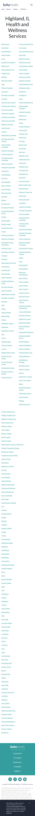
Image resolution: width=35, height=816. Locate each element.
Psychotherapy (23, 269)
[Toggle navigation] (31, 5)
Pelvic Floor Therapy (7, 725)
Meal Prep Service (24, 404)
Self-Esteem (5, 499)
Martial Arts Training (25, 377)
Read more (9, 813)
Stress (3, 576)
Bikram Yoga (23, 145)
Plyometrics (5, 463)
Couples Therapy (24, 293)
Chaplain (4, 510)
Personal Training (6, 80)
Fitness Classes (6, 459)
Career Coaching (24, 73)
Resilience (4, 700)
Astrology (4, 178)
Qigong (21, 373)
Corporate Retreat (7, 718)
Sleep (3, 587)
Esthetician (4, 689)
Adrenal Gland (5, 627)
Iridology (4, 525)
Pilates (21, 123)
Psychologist (5, 266)
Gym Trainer (23, 48)
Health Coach (5, 73)
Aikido (21, 384)
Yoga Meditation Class (26, 84)
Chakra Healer (5, 55)
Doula (3, 59)
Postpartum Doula (7, 228)
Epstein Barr (5, 630)
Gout (2, 648)
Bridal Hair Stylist (24, 59)
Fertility (3, 217)
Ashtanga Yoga (23, 167)
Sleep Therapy (23, 278)
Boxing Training (6, 441)
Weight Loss (22, 115)
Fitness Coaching (6, 345)
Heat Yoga (22, 177)
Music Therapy (23, 289)
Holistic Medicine (24, 126)
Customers (17, 753)
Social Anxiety (5, 274)
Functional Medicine (7, 207)
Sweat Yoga (22, 163)
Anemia (3, 670)
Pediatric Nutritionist (8, 484)
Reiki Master (5, 44)
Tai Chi (3, 338)
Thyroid (3, 605)
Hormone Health (6, 623)
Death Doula (5, 66)
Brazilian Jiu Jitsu (24, 366)
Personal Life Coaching (8, 102)
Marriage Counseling (7, 95)
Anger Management (7, 492)
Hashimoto (4, 601)
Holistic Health (6, 224)
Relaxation (4, 546)
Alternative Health (24, 323)
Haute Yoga (22, 196)
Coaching (4, 99)
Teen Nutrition (5, 656)
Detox (3, 652)
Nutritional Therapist (7, 252)
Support (17, 771)
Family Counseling (7, 164)
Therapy (4, 132)
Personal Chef (5, 204)
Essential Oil (22, 95)
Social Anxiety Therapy (26, 248)
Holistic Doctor (6, 667)
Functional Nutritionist (8, 488)
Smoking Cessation (25, 112)
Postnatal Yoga (23, 170)
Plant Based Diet (6, 663)
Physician (4, 259)
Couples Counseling (25, 207)
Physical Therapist (7, 88)
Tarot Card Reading (25, 312)
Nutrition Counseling (25, 229)
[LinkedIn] (25, 779)
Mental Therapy (24, 282)
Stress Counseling (6, 495)
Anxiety (3, 532)
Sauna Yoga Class (24, 199)
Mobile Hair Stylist (25, 62)
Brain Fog (4, 638)
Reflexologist (5, 316)
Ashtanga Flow (23, 174)
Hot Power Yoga (24, 181)
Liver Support (5, 561)
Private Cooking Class (8, 412)
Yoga (2, 84)
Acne (2, 590)
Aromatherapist (6, 51)
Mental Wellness (24, 342)
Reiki (2, 305)
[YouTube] (20, 779)
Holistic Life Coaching (8, 121)
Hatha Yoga (22, 137)
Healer (3, 309)
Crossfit (3, 349)
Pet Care (4, 470)
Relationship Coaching (8, 294)
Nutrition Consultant (7, 239)
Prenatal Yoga (23, 134)
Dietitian (4, 77)
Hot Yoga (22, 141)
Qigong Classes (6, 342)
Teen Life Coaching (7, 110)
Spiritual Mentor (6, 514)
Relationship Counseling (8, 135)
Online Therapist (6, 277)
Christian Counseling (25, 210)
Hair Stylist (22, 55)
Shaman (3, 200)
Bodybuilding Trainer (7, 368)
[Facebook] (15, 779)
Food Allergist (5, 477)
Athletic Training (6, 426)
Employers (17, 762)
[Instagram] (10, 779)
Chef (2, 334)
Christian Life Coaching (8, 106)
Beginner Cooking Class (8, 419)
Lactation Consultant (7, 298)
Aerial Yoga (22, 148)
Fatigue (3, 597)
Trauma (3, 535)
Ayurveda (4, 196)
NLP (2, 506)
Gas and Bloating (6, 579)
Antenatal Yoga (23, 188)
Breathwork (22, 91)
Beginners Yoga (23, 156)
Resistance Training (7, 452)
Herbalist (4, 301)
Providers (18, 758)
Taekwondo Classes (25, 393)
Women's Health (6, 528)
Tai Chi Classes (23, 397)
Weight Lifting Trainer (8, 352)
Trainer (3, 231)
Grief (20, 261)
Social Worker (5, 270)
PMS (2, 616)
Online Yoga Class (24, 159)
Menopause (5, 594)
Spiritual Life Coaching (8, 117)
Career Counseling (24, 239)
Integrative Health (7, 543)
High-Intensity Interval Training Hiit (12, 444)
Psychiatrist (5, 171)
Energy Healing (6, 185)
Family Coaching (6, 290)
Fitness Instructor (6, 377)
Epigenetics (5, 732)
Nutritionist (5, 48)
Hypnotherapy (5, 539)
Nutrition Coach (6, 248)
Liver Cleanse (5, 703)
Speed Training (5, 437)
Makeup (21, 401)
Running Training (6, 433)
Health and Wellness (25, 345)
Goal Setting (5, 550)
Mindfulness (5, 557)
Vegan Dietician (6, 481)
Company (17, 766)
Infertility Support (6, 568)
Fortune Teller (23, 70)
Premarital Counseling (8, 167)
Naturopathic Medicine (26, 332)
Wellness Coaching (7, 124)
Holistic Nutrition (24, 349)
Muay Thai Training (25, 380)
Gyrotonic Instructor (7, 692)
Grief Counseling (24, 214)
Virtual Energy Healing (26, 66)
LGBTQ (3, 678)
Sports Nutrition (6, 193)
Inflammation (5, 612)
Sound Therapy (23, 285)
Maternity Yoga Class (25, 192)
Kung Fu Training (24, 369)
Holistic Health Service (26, 102)
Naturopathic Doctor (7, 70)
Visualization (5, 554)
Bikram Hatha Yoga (25, 185)
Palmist (3, 320)
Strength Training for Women (10, 448)
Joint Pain (4, 645)
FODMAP (4, 696)
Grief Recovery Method (8, 503)
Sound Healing (5, 220)
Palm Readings (5, 182)
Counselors (4, 91)
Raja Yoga (22, 152)
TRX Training (5, 430)
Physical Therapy (24, 296)
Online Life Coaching (7, 113)
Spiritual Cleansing (24, 315)
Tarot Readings (6, 175)
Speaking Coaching (25, 80)
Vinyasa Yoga (23, 130)
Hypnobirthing (5, 707)
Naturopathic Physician (8, 263)
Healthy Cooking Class (8, 415)
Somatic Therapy (6, 729)
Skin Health (4, 685)
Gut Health (4, 619)
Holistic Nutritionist (7, 235)
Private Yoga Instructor (26, 44)
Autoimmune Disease (7, 565)
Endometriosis (5, 674)
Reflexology (22, 119)
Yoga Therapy (5, 128)
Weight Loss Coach (25, 319)
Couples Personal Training (9, 455)
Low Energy (5, 634)
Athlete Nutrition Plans (8, 710)
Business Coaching (24, 77)
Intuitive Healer (6, 312)
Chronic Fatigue (6, 583)
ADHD (3, 641)
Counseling (22, 203)
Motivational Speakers (8, 721)
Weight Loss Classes (7, 466)
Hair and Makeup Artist (26, 51)
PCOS (3, 572)
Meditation (4, 327)
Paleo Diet (4, 659)
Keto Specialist (6, 473)
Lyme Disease (5, 608)
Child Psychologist (7, 154)
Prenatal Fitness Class (25, 352)
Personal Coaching (7, 287)
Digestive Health (6, 714)
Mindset (4, 521)
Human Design (5, 189)
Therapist (4, 255)
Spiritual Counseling (7, 150)
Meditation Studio (24, 88)
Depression (4, 681)
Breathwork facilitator (8, 62)
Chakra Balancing (24, 356)
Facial (21, 99)
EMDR (21, 258)
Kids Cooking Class (7, 422)
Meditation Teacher (7, 323)
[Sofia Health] (10, 4)
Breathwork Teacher (7, 331)
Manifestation (23, 265)
